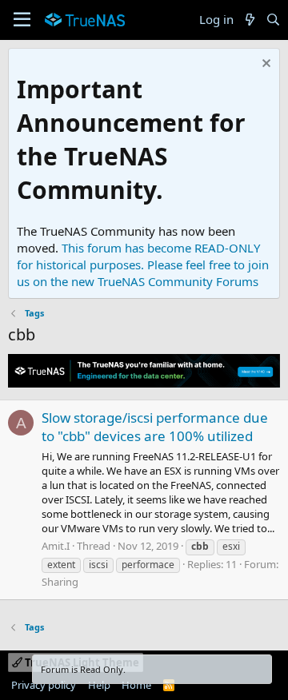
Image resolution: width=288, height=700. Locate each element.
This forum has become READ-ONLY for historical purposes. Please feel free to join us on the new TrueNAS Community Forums (143, 264)
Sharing (60, 582)
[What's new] (249, 19)
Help (99, 685)
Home (136, 685)
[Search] (273, 19)
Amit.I (56, 546)
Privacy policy (43, 685)
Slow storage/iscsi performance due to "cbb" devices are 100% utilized (155, 427)
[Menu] (22, 20)
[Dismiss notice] (264, 65)
